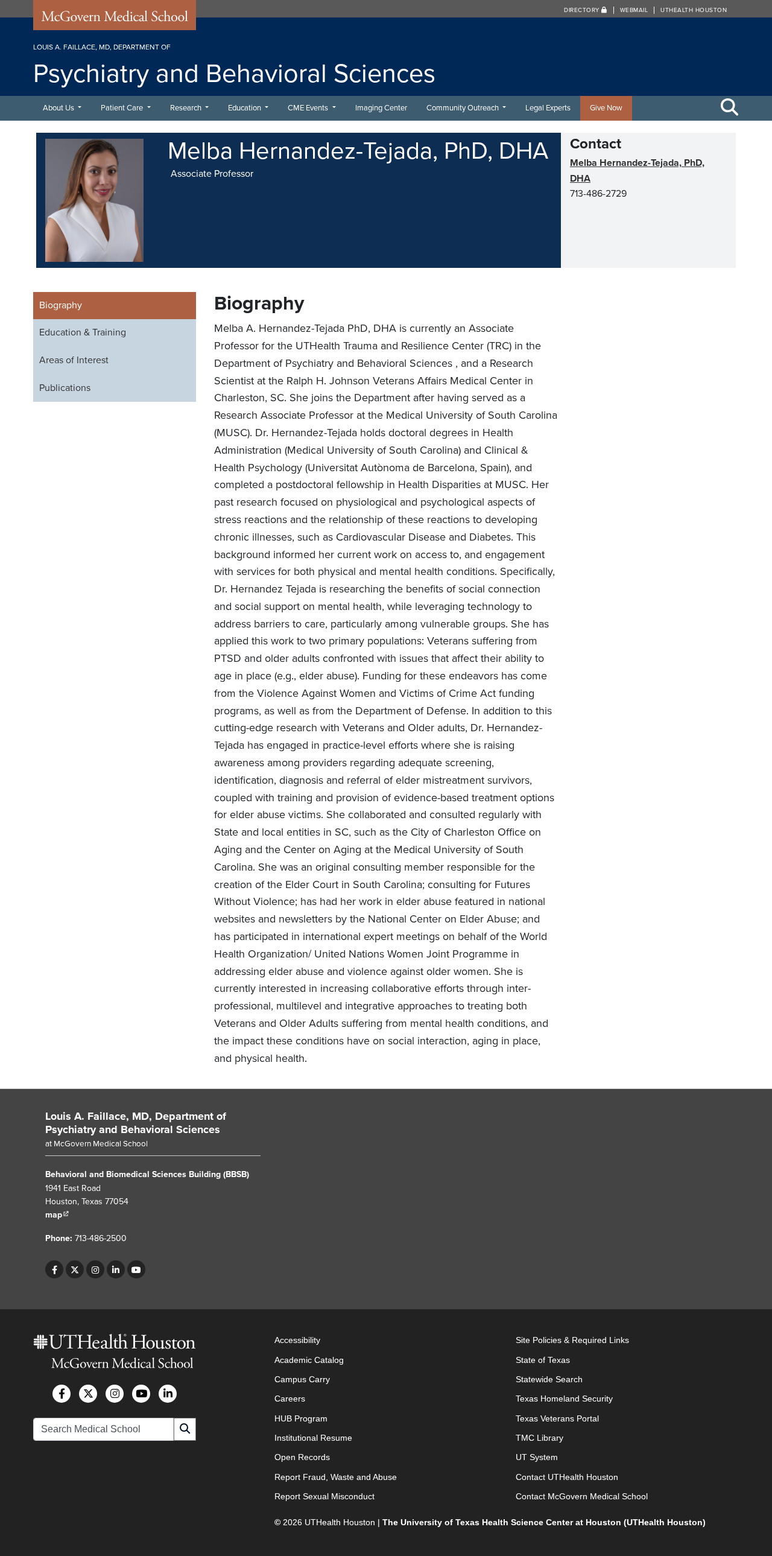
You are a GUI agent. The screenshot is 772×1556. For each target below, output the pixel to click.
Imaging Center (381, 108)
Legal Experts (548, 108)
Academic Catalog (309, 1360)
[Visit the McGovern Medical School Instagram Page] (115, 1394)
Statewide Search (549, 1379)
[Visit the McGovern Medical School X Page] (88, 1394)
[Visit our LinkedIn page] (115, 1269)
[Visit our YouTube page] (136, 1269)
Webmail (634, 10)
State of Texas (543, 1360)
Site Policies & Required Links (572, 1340)
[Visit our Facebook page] (54, 1269)
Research (186, 108)
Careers (289, 1398)
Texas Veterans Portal (557, 1418)
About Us (59, 108)
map (57, 1215)
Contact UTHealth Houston (567, 1477)
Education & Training (82, 332)
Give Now (606, 108)
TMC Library (539, 1438)
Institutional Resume (313, 1438)
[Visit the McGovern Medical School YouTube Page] (141, 1394)
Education (245, 108)
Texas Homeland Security (564, 1398)
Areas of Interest (74, 360)
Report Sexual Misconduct (324, 1496)
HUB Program (300, 1418)
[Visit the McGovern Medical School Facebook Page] (61, 1394)
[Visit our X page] (75, 1269)
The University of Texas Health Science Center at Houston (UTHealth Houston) (544, 1522)
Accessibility (297, 1340)
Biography (60, 305)
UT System (537, 1457)
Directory (582, 10)
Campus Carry (302, 1379)
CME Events (309, 108)
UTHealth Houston (693, 10)
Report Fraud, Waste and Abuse (335, 1477)
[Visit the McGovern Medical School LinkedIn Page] (168, 1394)
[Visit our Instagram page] (95, 1269)
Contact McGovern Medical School (582, 1496)
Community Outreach (463, 108)
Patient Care (123, 108)
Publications (64, 388)
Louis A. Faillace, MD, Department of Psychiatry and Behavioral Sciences (135, 1123)
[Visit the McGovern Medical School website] (114, 19)
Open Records (302, 1457)
